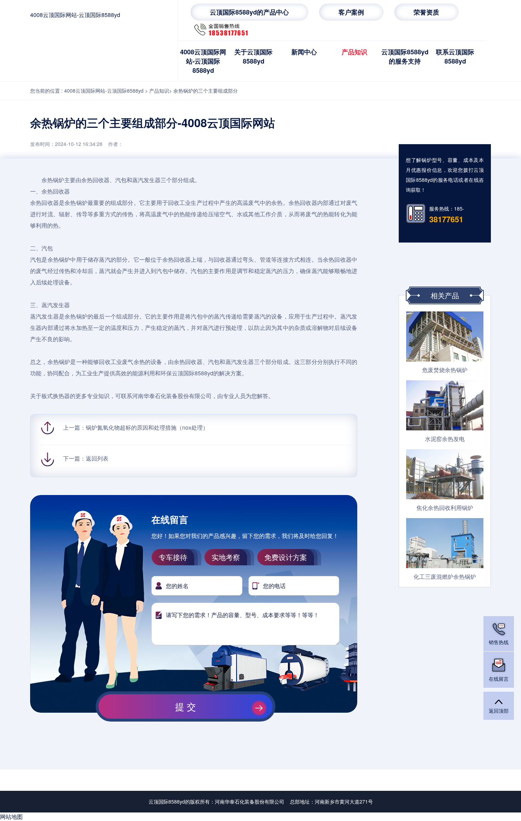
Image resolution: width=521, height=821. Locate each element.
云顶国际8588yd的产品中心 (249, 12)
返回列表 (97, 458)
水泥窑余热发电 (445, 439)
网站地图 (11, 816)
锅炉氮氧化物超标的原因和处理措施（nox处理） (147, 427)
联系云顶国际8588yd (455, 56)
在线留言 (499, 678)
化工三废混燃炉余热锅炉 (445, 576)
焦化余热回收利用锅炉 (444, 508)
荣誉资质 (426, 12)
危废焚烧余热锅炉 (444, 370)
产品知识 (354, 51)
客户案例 (351, 12)
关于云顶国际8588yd (253, 56)
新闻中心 (304, 51)
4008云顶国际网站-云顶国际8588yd (75, 15)
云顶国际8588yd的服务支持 (404, 56)
